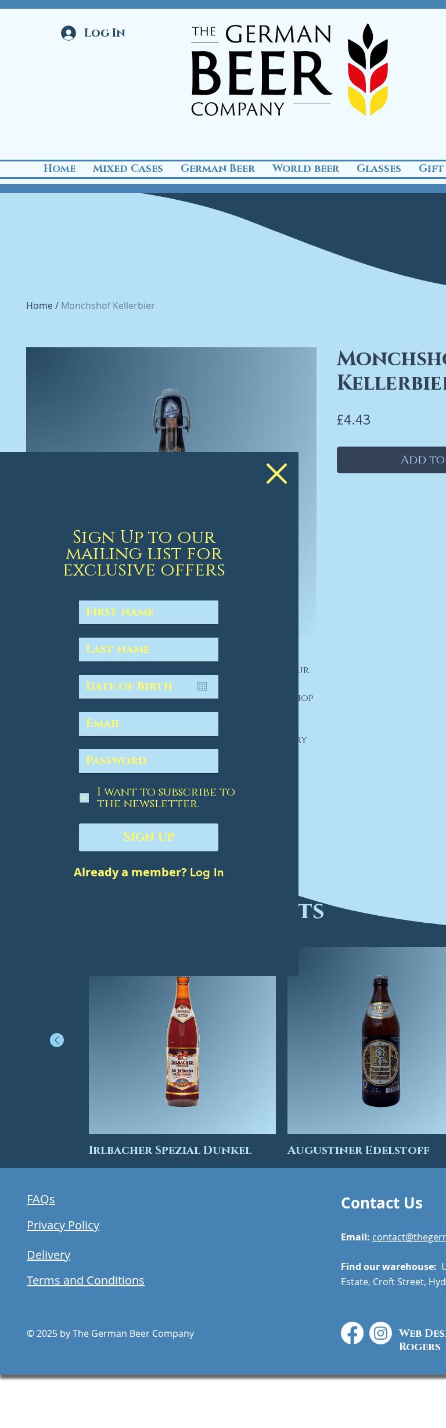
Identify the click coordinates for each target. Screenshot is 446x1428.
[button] (277, 473)
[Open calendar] (202, 686)
